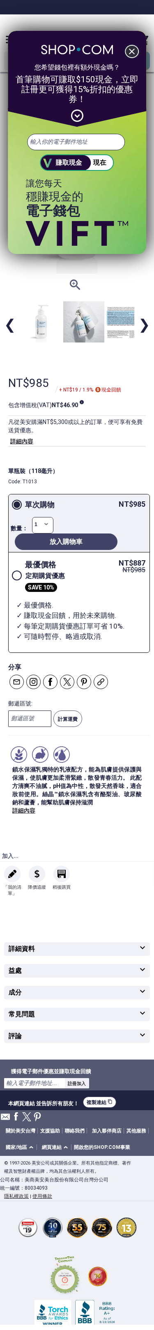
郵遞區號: (20, 703)
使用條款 (42, 1196)
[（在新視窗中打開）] (64, 1276)
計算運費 (68, 719)
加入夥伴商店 (107, 1131)
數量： (19, 528)
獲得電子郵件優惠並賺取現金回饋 (51, 1071)
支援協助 (50, 1131)
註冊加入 (77, 1083)
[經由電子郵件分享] (16, 681)
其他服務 (136, 1131)
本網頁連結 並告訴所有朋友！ (43, 1102)
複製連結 (100, 1102)
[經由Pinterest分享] (84, 681)
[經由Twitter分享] (67, 681)
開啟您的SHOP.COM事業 (102, 1147)
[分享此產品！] (100, 681)
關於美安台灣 (20, 1131)
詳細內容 (21, 441)
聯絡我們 (75, 1131)
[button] (21, 1147)
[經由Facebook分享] (50, 681)
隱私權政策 (16, 1196)
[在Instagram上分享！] (33, 681)
